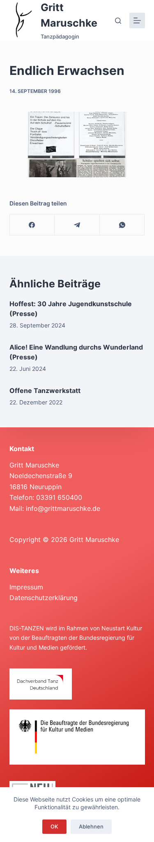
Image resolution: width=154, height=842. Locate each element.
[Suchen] (118, 21)
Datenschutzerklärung (43, 598)
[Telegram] (77, 224)
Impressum (26, 587)
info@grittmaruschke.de (63, 508)
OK (54, 826)
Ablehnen (91, 826)
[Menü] (137, 20)
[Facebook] (32, 224)
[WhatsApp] (122, 224)
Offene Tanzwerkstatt (44, 390)
